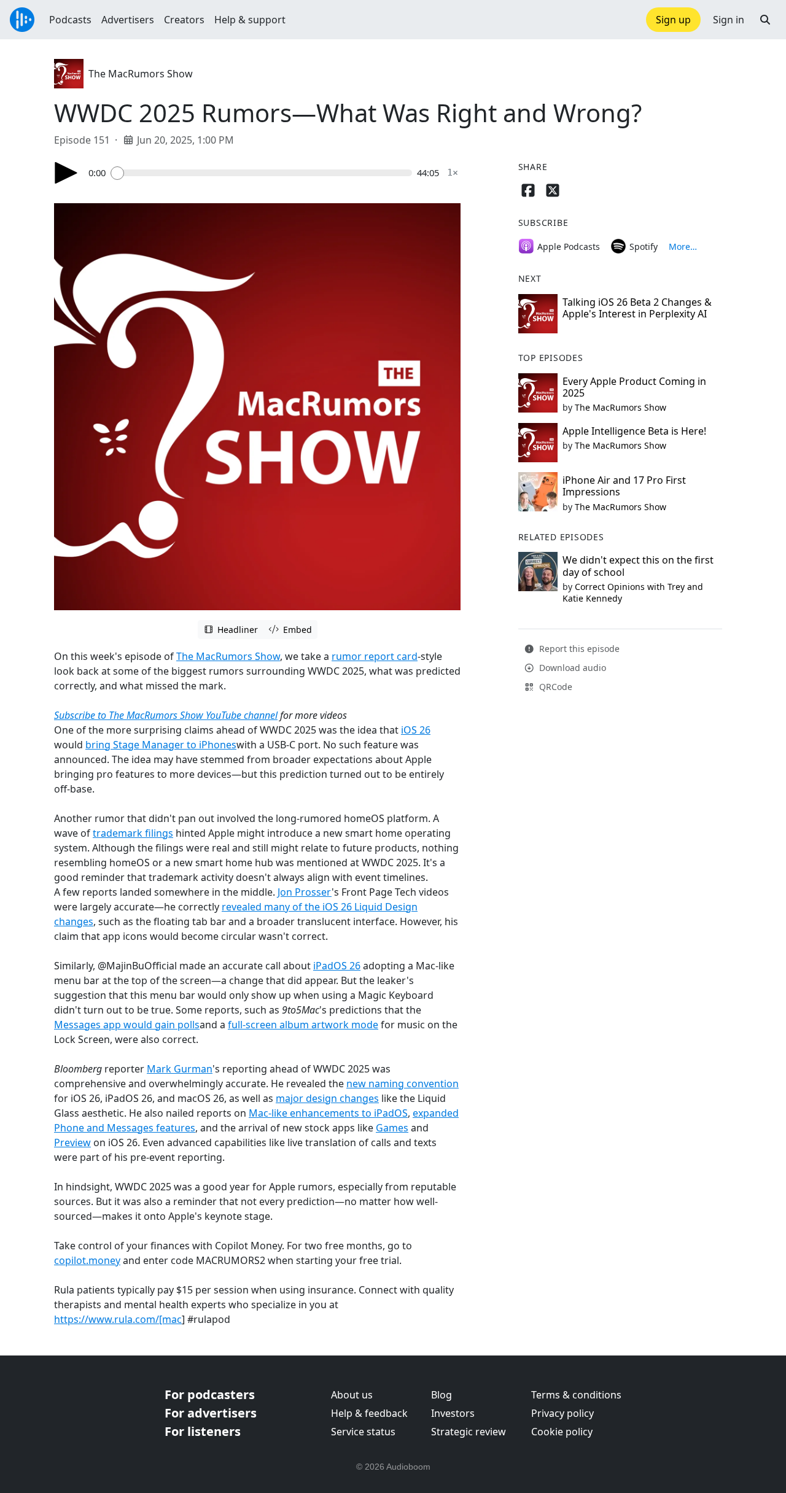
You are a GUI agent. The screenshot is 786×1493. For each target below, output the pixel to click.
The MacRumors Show (140, 73)
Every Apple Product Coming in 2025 (634, 387)
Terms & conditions (576, 1395)
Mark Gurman (179, 1069)
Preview (72, 1142)
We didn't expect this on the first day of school (638, 565)
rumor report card (375, 656)
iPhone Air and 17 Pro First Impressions (624, 485)
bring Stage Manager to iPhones (160, 744)
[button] (765, 19)
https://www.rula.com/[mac (118, 1319)
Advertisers (127, 19)
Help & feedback (369, 1413)
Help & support (250, 19)
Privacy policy (562, 1413)
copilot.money (87, 1260)
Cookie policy (562, 1431)
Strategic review (468, 1431)
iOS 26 (415, 730)
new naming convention (402, 1083)
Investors (453, 1413)
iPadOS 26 (336, 965)
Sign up (673, 19)
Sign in (728, 19)
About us (352, 1395)
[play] (66, 173)
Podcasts (70, 19)
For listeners (203, 1431)
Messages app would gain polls (127, 1024)
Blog (441, 1395)
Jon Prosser (305, 892)
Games (392, 1127)
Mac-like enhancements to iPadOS (328, 1113)
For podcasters (210, 1394)
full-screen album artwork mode (303, 1024)
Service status (363, 1431)
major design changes (327, 1098)
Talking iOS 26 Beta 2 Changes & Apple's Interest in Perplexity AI (637, 307)
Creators (184, 19)
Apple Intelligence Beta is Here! (634, 431)
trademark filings (133, 833)
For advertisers (211, 1413)
